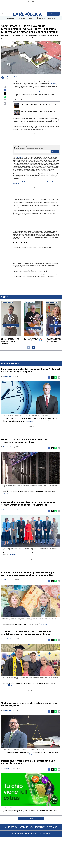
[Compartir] (5, 103)
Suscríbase (52, 827)
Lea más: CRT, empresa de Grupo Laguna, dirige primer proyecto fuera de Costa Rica (33, 91)
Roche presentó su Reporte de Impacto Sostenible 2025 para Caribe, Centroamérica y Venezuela (10, 340)
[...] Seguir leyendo (29, 421)
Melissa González (7, 509)
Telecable (32, 490)
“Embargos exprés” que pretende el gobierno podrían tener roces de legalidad (29, 704)
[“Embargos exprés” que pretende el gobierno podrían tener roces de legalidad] (30, 731)
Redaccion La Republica (13, 76)
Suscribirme (55, 151)
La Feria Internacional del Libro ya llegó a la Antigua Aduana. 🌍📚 (33, 339)
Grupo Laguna (52, 83)
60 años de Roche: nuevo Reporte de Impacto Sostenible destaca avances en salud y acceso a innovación (28, 503)
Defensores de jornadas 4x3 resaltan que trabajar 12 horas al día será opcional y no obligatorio (30, 370)
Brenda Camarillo (7, 447)
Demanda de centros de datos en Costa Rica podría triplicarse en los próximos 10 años (25, 440)
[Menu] (3, 13)
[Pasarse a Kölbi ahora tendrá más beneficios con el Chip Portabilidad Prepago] (30, 789)
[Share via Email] (5, 100)
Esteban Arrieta (7, 376)
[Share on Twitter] (5, 93)
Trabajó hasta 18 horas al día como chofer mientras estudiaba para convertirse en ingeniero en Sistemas (26, 632)
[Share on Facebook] (5, 90)
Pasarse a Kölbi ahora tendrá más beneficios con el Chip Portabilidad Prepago (28, 762)
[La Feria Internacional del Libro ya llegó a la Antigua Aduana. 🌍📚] (33, 318)
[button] (53, 14)
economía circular (19, 157)
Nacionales (7, 22)
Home (2, 22)
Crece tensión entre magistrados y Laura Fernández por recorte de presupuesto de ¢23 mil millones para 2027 (28, 573)
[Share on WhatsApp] (5, 97)
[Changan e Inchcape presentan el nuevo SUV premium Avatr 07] (16, 105)
